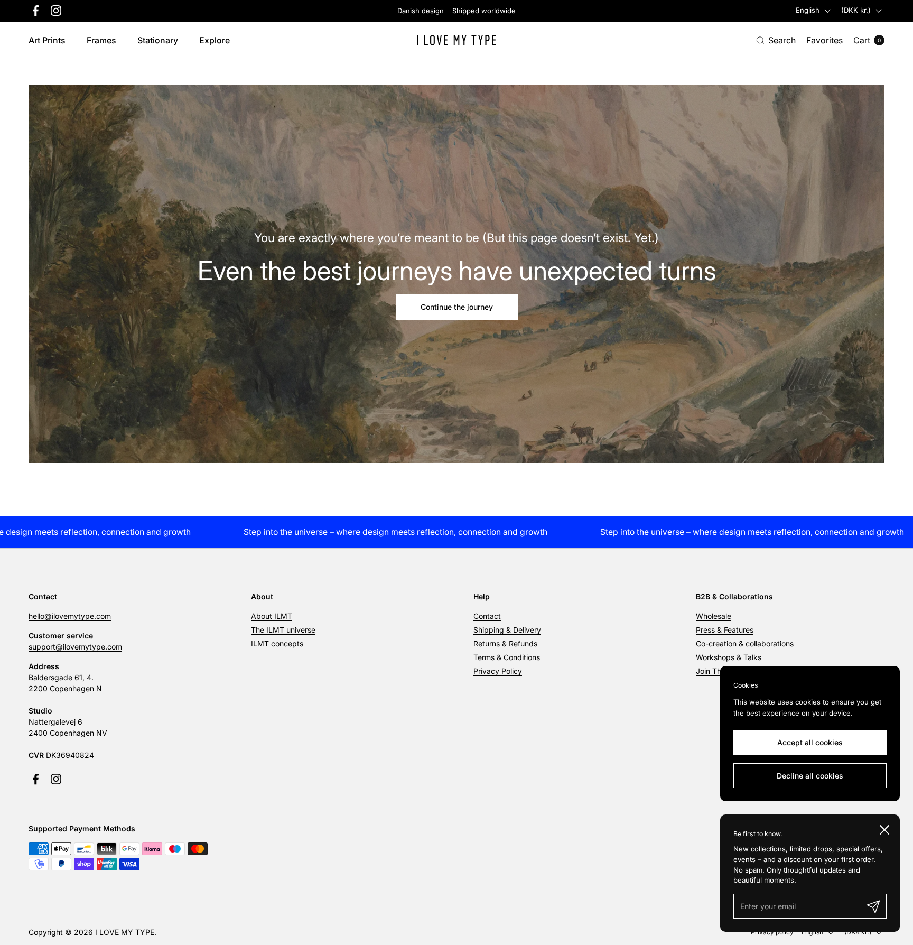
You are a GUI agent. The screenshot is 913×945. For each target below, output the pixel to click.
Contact (487, 616)
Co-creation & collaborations (745, 643)
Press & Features (724, 629)
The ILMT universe (283, 629)
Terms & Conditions (506, 657)
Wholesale (713, 616)
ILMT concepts (277, 643)
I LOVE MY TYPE (124, 932)
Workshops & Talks (728, 657)
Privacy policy (772, 932)
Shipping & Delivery (507, 629)
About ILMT (271, 616)
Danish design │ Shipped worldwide (456, 10)
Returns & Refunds (505, 643)
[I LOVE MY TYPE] (456, 40)
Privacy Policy (497, 670)
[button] (776, 40)
